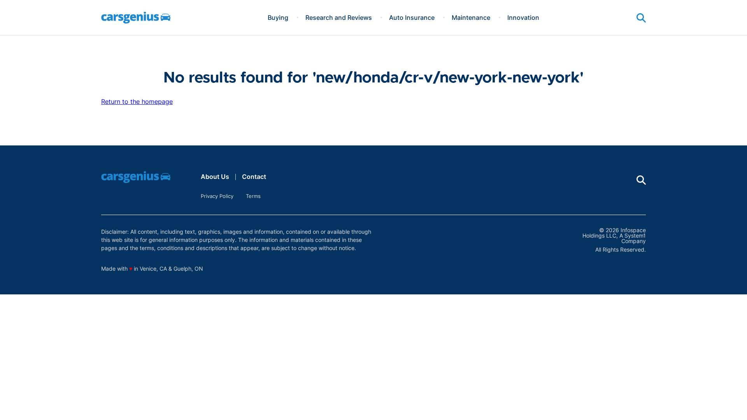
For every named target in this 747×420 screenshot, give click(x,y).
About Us (215, 176)
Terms (253, 196)
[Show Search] (641, 18)
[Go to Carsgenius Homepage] (135, 18)
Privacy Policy (217, 196)
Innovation (523, 17)
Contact (254, 176)
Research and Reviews (338, 17)
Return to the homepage (137, 101)
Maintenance (471, 17)
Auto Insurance (412, 17)
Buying (278, 17)
